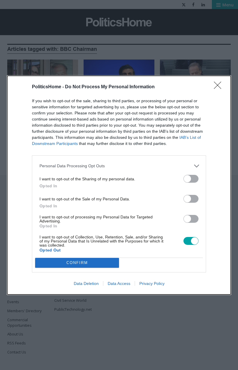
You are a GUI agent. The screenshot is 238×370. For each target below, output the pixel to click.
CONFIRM (77, 263)
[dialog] (119, 185)
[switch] (191, 179)
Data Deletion (86, 283)
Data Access (119, 283)
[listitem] (119, 166)
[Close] (219, 87)
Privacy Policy (152, 283)
